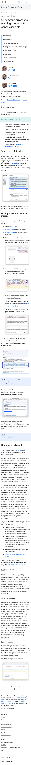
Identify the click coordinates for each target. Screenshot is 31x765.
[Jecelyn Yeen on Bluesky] (14, 86)
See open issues (5, 719)
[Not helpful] (14, 16)
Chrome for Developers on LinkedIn (10, 747)
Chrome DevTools (15, 7)
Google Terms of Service (17, 565)
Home (2, 13)
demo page (13, 227)
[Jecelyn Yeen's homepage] (16, 86)
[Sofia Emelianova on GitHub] (9, 78)
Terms (2, 757)
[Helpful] (11, 16)
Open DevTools (9, 230)
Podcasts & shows (5, 735)
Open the (10, 233)
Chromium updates (6, 727)
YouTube (3, 745)
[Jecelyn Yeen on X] (9, 86)
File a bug (3, 717)
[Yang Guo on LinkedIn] (14, 70)
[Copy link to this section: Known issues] (15, 570)
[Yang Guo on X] (9, 70)
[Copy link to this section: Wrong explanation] (17, 599)
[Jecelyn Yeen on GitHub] (11, 86)
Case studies (4, 729)
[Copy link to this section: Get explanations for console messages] (12, 216)
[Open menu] (2, 2)
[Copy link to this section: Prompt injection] (15, 642)
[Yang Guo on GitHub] (11, 70)
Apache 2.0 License (6, 701)
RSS (2, 750)
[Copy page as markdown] (8, 30)
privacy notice (17, 450)
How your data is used (13, 100)
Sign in (27, 2)
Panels (23, 13)
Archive (3, 732)
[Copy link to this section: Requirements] (15, 107)
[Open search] (19, 2)
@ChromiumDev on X (7, 742)
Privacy (8, 757)
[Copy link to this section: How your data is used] (23, 445)
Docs (3, 7)
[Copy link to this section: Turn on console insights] (25, 151)
